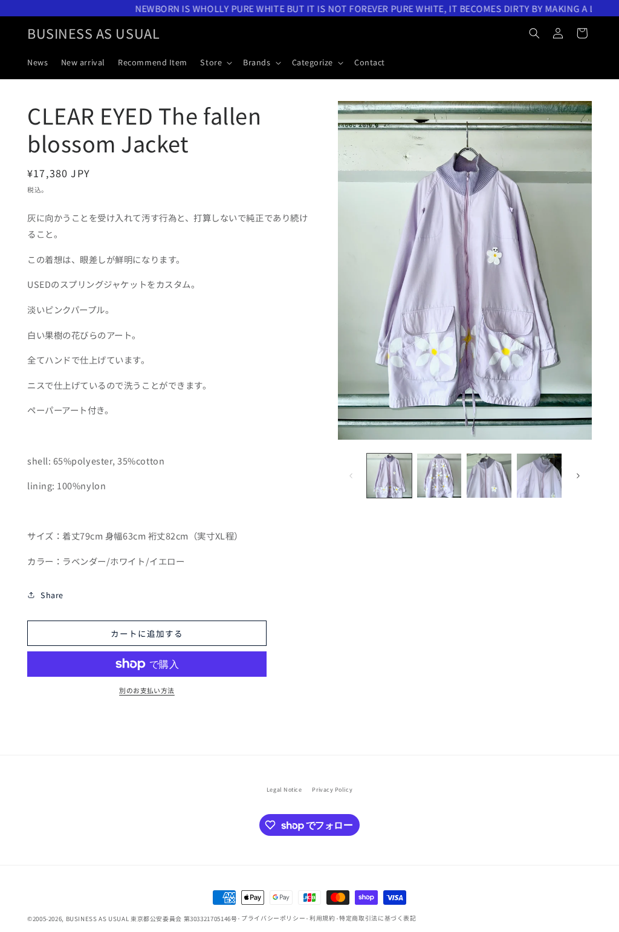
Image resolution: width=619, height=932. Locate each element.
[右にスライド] (578, 475)
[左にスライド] (351, 475)
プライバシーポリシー (273, 918)
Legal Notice (284, 790)
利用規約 (322, 918)
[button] (215, 62)
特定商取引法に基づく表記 (377, 918)
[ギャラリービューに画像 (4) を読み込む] (539, 476)
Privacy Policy (332, 790)
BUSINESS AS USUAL (97, 918)
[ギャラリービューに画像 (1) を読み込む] (389, 476)
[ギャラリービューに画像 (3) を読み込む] (489, 476)
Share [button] (52, 595)
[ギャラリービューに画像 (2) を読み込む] (439, 476)
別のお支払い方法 (147, 690)
